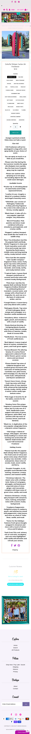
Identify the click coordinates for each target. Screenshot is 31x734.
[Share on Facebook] (12, 546)
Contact (15, 688)
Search (15, 648)
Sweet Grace (20, 103)
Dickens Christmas (11, 119)
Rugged (9, 83)
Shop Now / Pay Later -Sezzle (15, 665)
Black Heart (10, 80)
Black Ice (7, 110)
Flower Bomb (10, 103)
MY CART (22, 10)
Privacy (15, 671)
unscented (21, 119)
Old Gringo (16, 110)
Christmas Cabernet (15, 116)
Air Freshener (9, 25)
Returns (15, 669)
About (15, 686)
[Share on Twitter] (15, 546)
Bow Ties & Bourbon (19, 83)
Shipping (15, 550)
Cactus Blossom (20, 100)
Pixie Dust (23, 86)
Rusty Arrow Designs (20, 726)
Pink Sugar (10, 106)
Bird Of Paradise (20, 80)
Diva (6, 86)
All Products (15, 650)
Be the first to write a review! (15, 584)
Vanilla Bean (23, 96)
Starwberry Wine (15, 93)
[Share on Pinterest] (19, 546)
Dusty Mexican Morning (11, 96)
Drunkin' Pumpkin (15, 113)
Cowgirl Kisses (9, 90)
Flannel (24, 110)
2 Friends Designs (19, 729)
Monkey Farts (19, 106)
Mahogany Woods (20, 90)
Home (3, 25)
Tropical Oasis (14, 86)
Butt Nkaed (10, 100)
